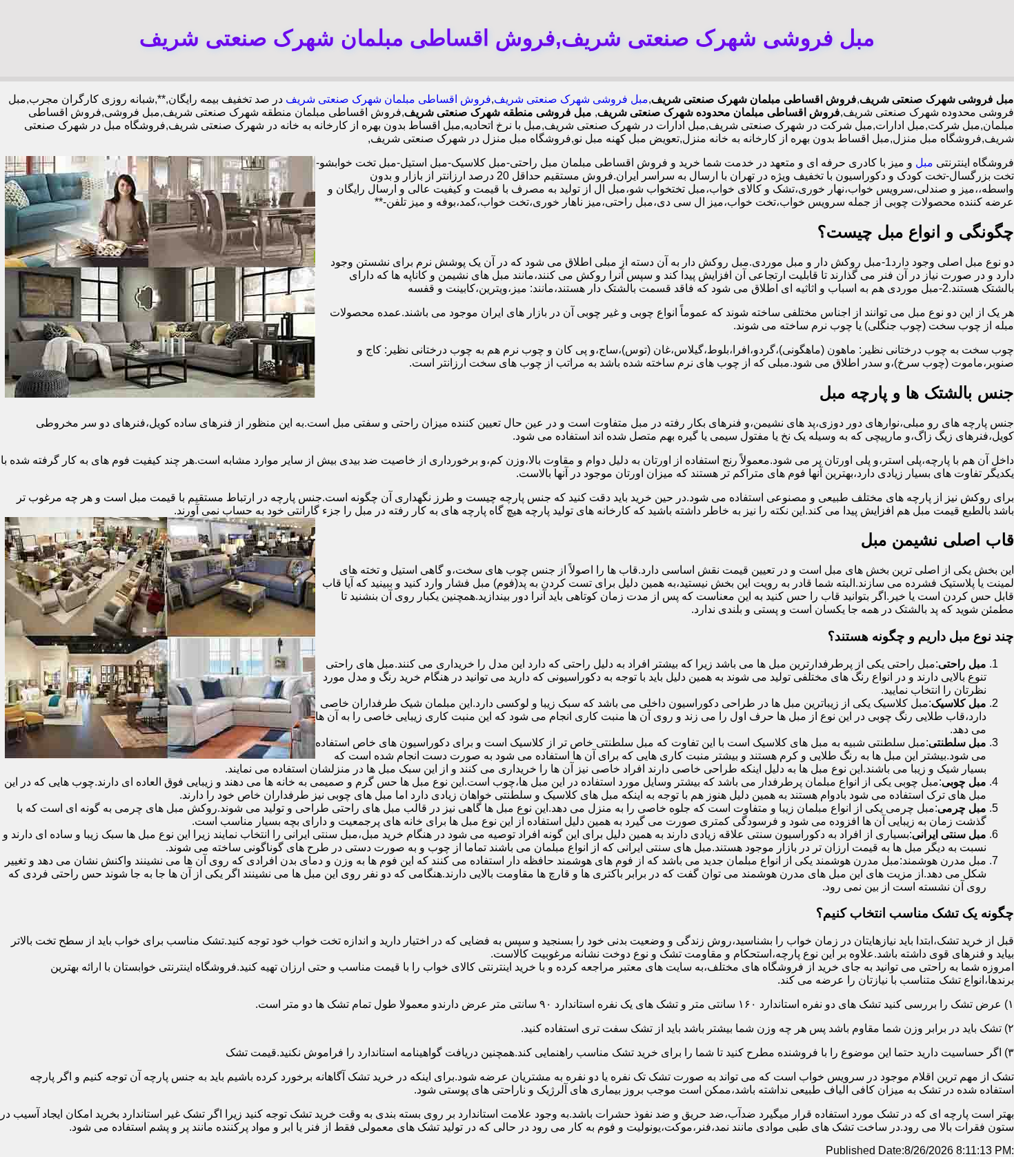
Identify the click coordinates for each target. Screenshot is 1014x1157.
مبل (924, 162)
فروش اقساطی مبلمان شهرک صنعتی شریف (388, 99)
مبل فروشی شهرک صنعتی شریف (571, 99)
